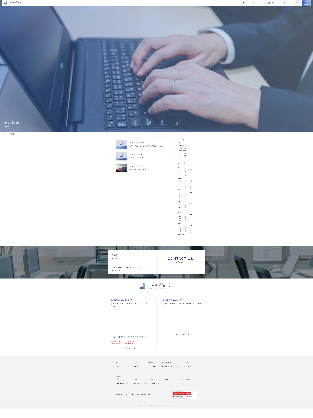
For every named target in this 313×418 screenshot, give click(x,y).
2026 (180, 167)
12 (180, 203)
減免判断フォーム (120, 394)
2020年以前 (181, 234)
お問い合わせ (119, 366)
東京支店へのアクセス (182, 334)
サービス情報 (182, 156)
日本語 (297, 0)
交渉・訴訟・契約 (183, 379)
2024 (180, 190)
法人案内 (135, 362)
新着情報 (135, 366)
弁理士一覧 (151, 362)
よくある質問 (152, 366)
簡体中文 (298, 2)
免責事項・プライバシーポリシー (170, 366)
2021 (180, 223)
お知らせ (181, 145)
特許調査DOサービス (139, 383)
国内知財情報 (182, 148)
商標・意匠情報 (183, 153)
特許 (118, 379)
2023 (180, 201)
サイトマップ (187, 366)
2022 (180, 212)
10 (190, 181)
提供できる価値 (166, 362)
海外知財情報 (182, 150)
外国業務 (167, 379)
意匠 (152, 379)
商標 (135, 379)
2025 (180, 178)
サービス (118, 376)
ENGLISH (297, 4)
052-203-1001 (119, 337)
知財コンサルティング (122, 383)
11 (185, 181)
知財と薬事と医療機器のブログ (140, 394)
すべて (181, 143)
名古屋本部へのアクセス (130, 348)
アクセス (186, 362)
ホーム (5, 134)
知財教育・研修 (154, 383)
